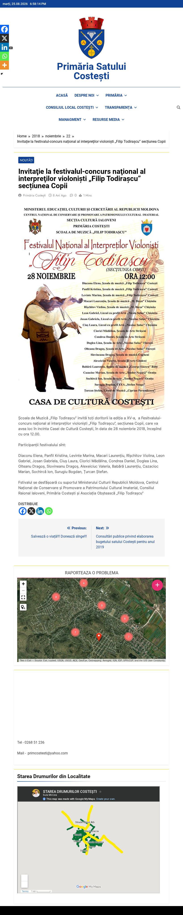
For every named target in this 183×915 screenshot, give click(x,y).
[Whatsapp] (49, 511)
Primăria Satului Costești (91, 71)
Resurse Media (106, 119)
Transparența (118, 107)
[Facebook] (23, 511)
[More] (4, 65)
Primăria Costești (34, 195)
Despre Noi (84, 95)
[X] (31, 511)
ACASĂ (62, 95)
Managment (70, 119)
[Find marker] (23, 607)
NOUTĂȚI (26, 160)
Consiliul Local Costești (70, 107)
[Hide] (2, 74)
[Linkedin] (40, 511)
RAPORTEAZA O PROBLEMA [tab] (91, 572)
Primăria (114, 95)
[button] (98, 637)
